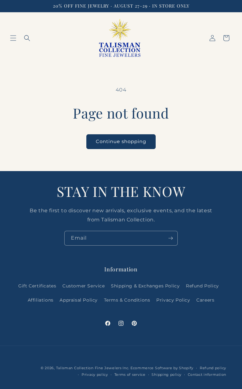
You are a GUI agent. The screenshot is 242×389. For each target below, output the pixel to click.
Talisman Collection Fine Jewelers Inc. (93, 368)
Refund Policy (202, 286)
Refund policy (213, 368)
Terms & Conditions (127, 300)
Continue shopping (121, 141)
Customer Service (83, 286)
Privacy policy (95, 374)
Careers (205, 300)
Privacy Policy (173, 300)
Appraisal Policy (79, 300)
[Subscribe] (170, 238)
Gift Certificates (37, 286)
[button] (13, 38)
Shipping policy (167, 374)
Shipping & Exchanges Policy (145, 286)
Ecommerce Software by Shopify (161, 368)
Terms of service (130, 374)
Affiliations (41, 300)
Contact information (207, 374)
